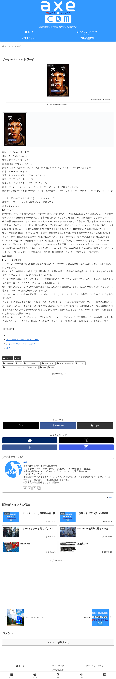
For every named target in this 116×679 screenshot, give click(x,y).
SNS (20, 363)
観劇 (52, 367)
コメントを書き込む (58, 642)
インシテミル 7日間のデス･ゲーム (22, 339)
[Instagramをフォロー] (86, 447)
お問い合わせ (58, 669)
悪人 (8, 347)
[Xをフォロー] (86, 440)
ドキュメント (50, 363)
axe (25, 461)
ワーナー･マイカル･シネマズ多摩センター (22, 367)
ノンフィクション (66, 363)
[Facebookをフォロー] (29, 447)
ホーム (21, 665)
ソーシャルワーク (33, 363)
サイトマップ (58, 665)
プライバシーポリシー (96, 665)
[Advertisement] (30, 395)
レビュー (9, 358)
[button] (95, 425)
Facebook (9, 363)
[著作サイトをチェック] (29, 440)
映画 (19, 358)
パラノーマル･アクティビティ (20, 343)
